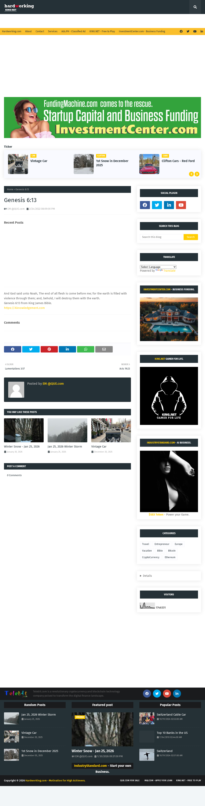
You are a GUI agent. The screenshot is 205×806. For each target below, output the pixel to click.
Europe (179, 544)
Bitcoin (172, 550)
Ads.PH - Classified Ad (73, 31)
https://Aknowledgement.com (24, 308)
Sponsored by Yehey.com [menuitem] (169, 21)
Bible (160, 550)
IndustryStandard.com (161, 442)
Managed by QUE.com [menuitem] (21, 21)
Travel (145, 544)
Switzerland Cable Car (171, 714)
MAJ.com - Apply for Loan (158, 780)
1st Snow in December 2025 (112, 163)
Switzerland (165, 751)
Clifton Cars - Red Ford (178, 161)
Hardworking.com (11, 31)
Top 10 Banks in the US (172, 733)
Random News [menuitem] (68, 21)
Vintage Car (38, 161)
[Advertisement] (102, 69)
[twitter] (188, 31)
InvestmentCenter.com (157, 289)
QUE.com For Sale (130, 780)
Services (52, 31)
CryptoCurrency (150, 557)
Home (10, 189)
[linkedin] (201, 31)
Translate (170, 270)
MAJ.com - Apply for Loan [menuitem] (132, 21)
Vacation (147, 550)
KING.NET (160, 358)
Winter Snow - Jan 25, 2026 (22, 446)
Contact (40, 31)
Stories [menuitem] (45, 21)
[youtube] (195, 31)
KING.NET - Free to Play (102, 31)
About (28, 31)
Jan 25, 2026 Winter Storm (65, 446)
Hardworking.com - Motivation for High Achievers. (55, 780)
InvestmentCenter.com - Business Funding (142, 31)
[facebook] (181, 31)
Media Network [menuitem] (96, 21)
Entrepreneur (162, 544)
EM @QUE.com (16, 208)
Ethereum (170, 557)
